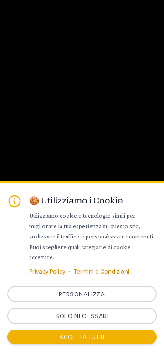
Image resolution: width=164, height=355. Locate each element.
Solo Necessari (81, 316)
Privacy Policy (47, 271)
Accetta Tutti (82, 337)
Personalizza (82, 294)
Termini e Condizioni (101, 271)
